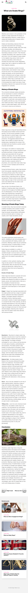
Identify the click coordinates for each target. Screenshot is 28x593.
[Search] (25, 2)
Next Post (20, 491)
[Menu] (2, 2)
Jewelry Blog (14, 8)
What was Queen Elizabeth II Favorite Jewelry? (14, 554)
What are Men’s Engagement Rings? (13, 516)
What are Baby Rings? (9, 535)
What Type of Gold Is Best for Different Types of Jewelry (11, 574)
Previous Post (7, 491)
